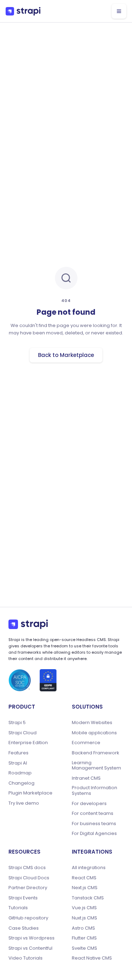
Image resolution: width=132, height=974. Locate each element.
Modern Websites (92, 722)
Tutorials (18, 908)
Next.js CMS (85, 888)
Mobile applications (94, 733)
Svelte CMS (84, 948)
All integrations (89, 868)
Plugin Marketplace (30, 793)
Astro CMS (83, 928)
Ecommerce (86, 743)
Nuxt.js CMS (84, 918)
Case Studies (23, 928)
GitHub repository (28, 918)
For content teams (92, 813)
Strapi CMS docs (27, 868)
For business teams (94, 824)
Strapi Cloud (22, 733)
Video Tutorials (25, 958)
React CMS (84, 878)
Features (18, 753)
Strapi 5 (17, 722)
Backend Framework (95, 753)
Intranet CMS (86, 778)
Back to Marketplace (66, 355)
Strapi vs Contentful (30, 948)
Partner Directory (27, 888)
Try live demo (23, 803)
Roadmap (20, 773)
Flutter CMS (84, 938)
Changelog (21, 783)
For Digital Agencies (94, 833)
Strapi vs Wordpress (31, 938)
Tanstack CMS (88, 898)
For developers (89, 803)
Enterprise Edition (28, 743)
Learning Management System (96, 765)
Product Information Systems (94, 790)
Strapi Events (23, 898)
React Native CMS (92, 958)
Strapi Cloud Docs (28, 878)
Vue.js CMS (84, 908)
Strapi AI (17, 763)
